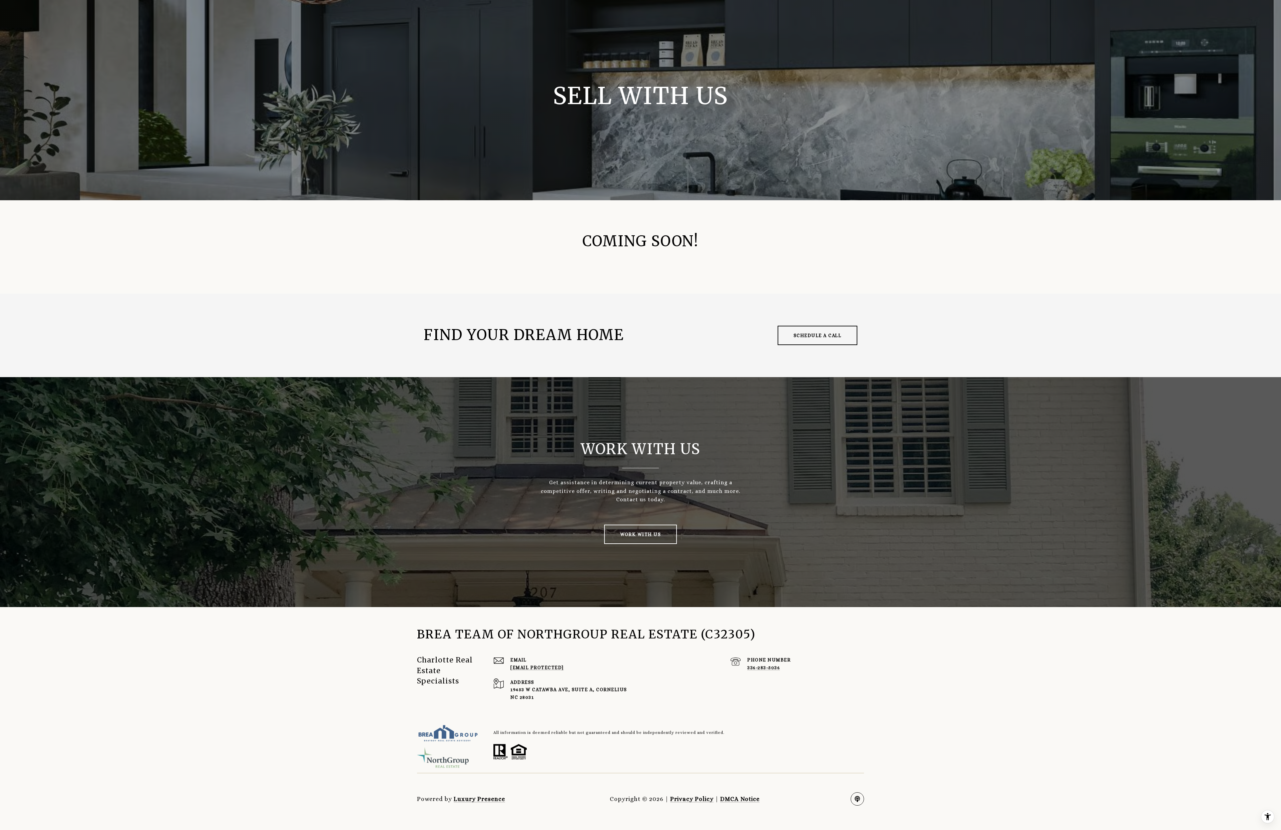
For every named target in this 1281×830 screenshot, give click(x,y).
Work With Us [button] (640, 534)
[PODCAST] (857, 799)
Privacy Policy (692, 799)
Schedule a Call (818, 335)
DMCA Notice (740, 799)
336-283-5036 (763, 667)
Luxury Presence (479, 799)
